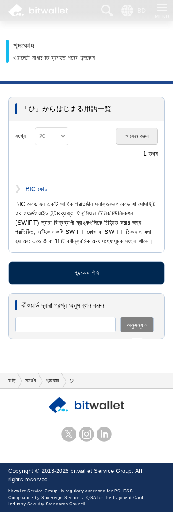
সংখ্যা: (22, 136)
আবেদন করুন (137, 136)
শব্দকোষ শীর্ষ (86, 273)
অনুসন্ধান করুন (136, 326)
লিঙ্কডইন (104, 434)
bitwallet (38, 10)
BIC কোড (37, 189)
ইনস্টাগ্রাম (86, 434)
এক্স (68, 434)
